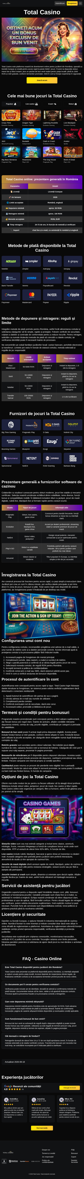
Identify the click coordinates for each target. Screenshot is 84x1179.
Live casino (30, 104)
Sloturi (71, 104)
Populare (9, 104)
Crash (50, 104)
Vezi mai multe (41, 1128)
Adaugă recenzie (70, 1088)
